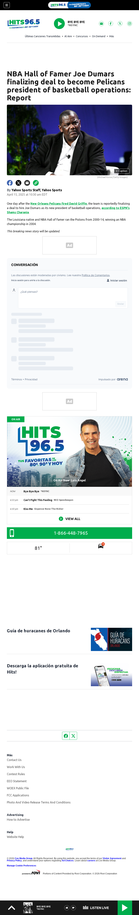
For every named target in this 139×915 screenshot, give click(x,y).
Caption (121, 170)
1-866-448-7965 (71, 533)
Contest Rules (16, 774)
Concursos (82, 36)
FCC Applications (18, 795)
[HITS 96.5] (69, 5)
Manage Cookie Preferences (21, 865)
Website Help (15, 836)
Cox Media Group (23, 858)
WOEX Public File (18, 788)
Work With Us (16, 767)
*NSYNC (73, 25)
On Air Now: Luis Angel (69, 480)
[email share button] (27, 183)
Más (111, 36)
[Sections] (7, 5)
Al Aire (68, 36)
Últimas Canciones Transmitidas (42, 36)
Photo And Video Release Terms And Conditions (39, 802)
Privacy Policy (14, 860)
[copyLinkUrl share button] (36, 183)
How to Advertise (18, 819)
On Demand (98, 36)
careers (91, 860)
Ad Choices (68, 860)
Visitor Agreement (112, 858)
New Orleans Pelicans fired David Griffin (58, 203)
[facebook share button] (10, 183)
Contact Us (14, 760)
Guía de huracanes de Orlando (38, 630)
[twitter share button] (18, 183)
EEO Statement (17, 781)
